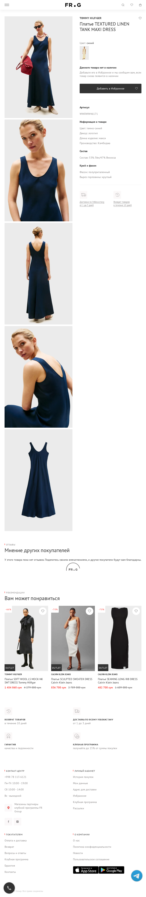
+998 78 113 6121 (15, 777)
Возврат (9, 846)
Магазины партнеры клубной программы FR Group (28, 807)
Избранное (79, 795)
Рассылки (78, 808)
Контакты (10, 872)
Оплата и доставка (16, 840)
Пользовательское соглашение (91, 859)
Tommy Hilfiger (91, 18)
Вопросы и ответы (15, 853)
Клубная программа (85, 802)
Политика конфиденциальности (92, 846)
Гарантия (10, 865)
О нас (76, 840)
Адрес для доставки (85, 789)
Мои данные (80, 783)
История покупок (83, 777)
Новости (78, 853)
